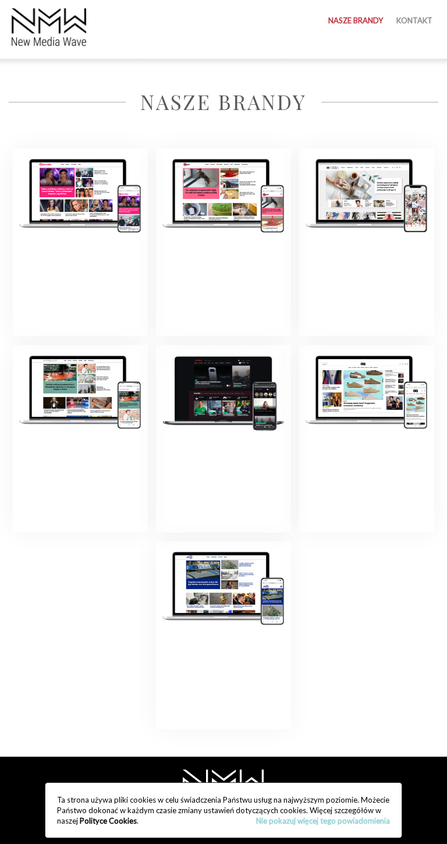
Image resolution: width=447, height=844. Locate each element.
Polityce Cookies (108, 820)
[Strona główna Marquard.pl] (49, 28)
